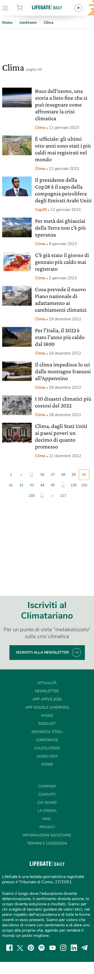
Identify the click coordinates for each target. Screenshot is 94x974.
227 (63, 495)
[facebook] (9, 948)
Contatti (47, 794)
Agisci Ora (47, 756)
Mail (47, 818)
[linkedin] (74, 948)
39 (74, 474)
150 (84, 485)
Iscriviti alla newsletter (42, 652)
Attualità (47, 682)
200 (32, 495)
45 (53, 485)
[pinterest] (31, 948)
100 (73, 485)
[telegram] (84, 948)
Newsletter (47, 691)
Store (26, 8)
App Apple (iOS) (47, 699)
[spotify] (41, 948)
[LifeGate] (47, 7)
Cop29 (41, 209)
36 (42, 474)
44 (42, 485)
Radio (47, 715)
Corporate (47, 740)
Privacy (47, 827)
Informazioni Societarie (47, 835)
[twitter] (20, 948)
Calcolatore (47, 748)
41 (11, 485)
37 (53, 474)
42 (21, 485)
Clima (40, 127)
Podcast (47, 723)
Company (47, 786)
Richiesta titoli (47, 731)
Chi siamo (47, 802)
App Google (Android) (47, 707)
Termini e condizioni (47, 843)
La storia (47, 810)
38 (63, 474)
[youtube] (52, 948)
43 (32, 485)
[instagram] (63, 948)
